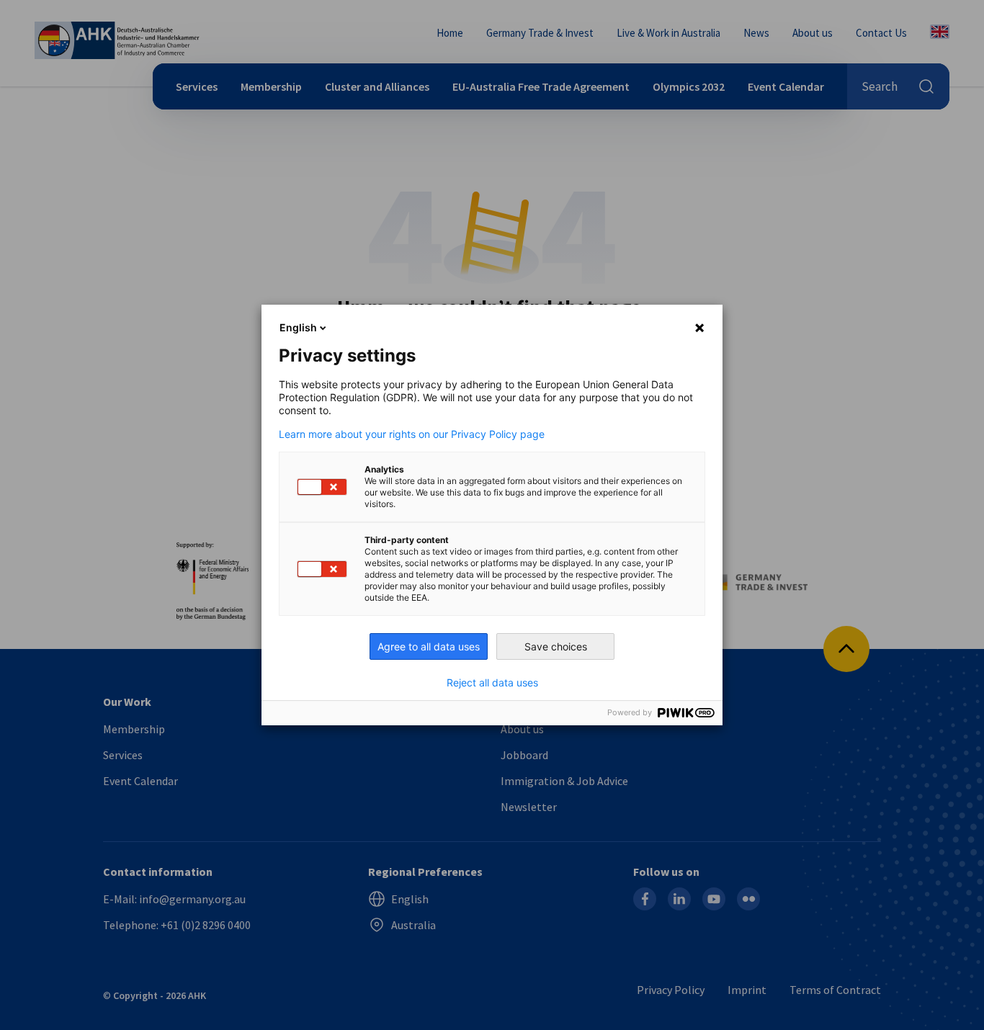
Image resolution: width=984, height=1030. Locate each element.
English (298, 327)
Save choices (555, 646)
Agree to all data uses (428, 646)
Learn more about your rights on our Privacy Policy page (412, 434)
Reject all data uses (492, 683)
